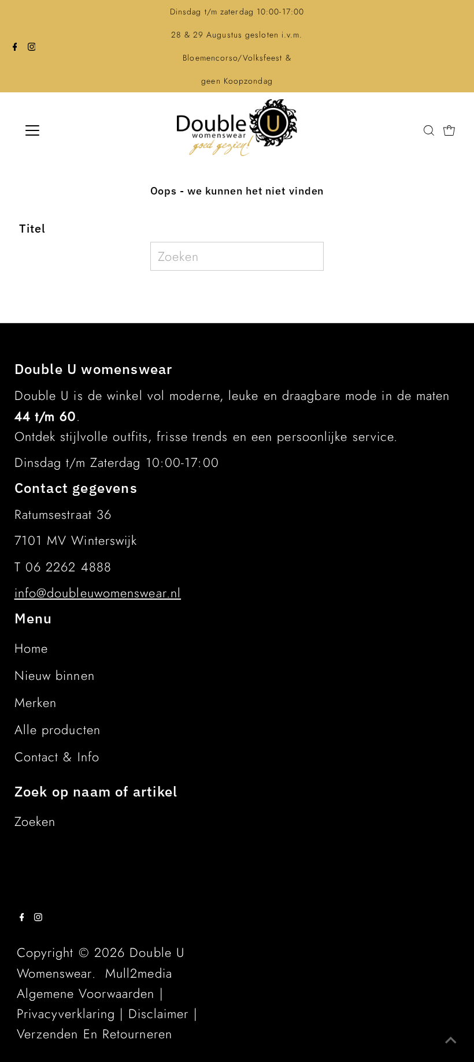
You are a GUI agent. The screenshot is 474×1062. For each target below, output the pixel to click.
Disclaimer (158, 1013)
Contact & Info (56, 756)
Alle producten (57, 729)
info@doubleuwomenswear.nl (98, 593)
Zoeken (35, 821)
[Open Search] (429, 130)
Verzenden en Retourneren (94, 1033)
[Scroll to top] (450, 1038)
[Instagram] (32, 46)
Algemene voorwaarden (86, 993)
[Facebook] (15, 46)
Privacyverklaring (66, 1013)
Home (31, 648)
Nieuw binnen (54, 675)
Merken (35, 702)
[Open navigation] (70, 130)
